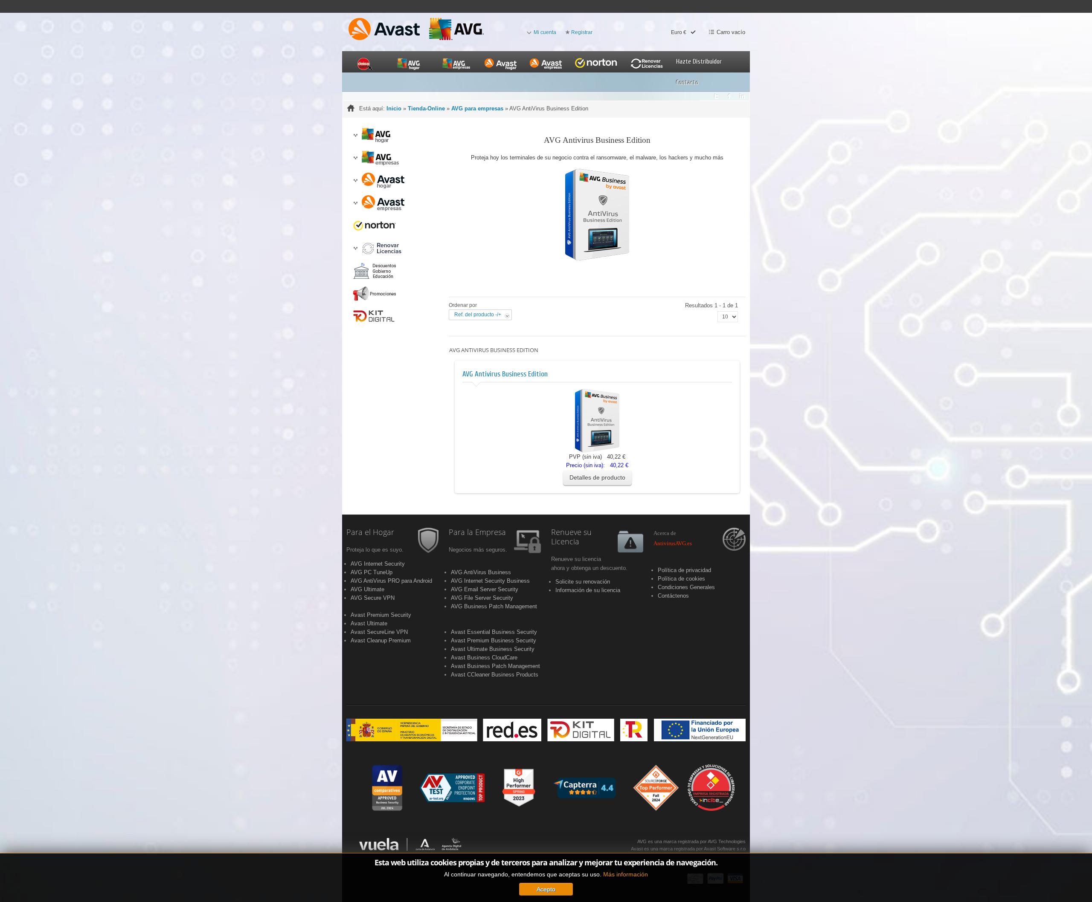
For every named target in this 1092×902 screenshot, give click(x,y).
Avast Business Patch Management (495, 666)
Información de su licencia (587, 590)
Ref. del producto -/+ (477, 315)
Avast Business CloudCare (484, 657)
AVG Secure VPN (373, 598)
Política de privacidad (684, 570)
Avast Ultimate (369, 623)
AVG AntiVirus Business (481, 572)
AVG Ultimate (367, 589)
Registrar (581, 32)
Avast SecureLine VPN (379, 632)
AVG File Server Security (482, 598)
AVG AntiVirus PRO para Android (391, 581)
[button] (355, 135)
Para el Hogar (370, 532)
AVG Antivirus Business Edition (505, 374)
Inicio (393, 108)
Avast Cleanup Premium (381, 640)
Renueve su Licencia (571, 537)
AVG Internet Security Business (490, 581)
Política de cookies (681, 578)
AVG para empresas (477, 108)
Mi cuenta (545, 32)
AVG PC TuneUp (371, 572)
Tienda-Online (426, 108)
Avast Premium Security (381, 615)
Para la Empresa (477, 532)
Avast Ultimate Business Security (492, 649)
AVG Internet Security (378, 564)
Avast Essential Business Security (494, 632)
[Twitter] (716, 94)
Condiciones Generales (686, 587)
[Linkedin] (742, 94)
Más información (625, 874)
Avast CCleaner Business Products (494, 674)
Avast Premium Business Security (493, 640)
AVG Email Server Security (484, 589)
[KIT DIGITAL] (546, 729)
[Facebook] (729, 94)
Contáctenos (673, 596)
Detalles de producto (597, 477)
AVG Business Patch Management (494, 606)
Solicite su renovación (582, 581)
